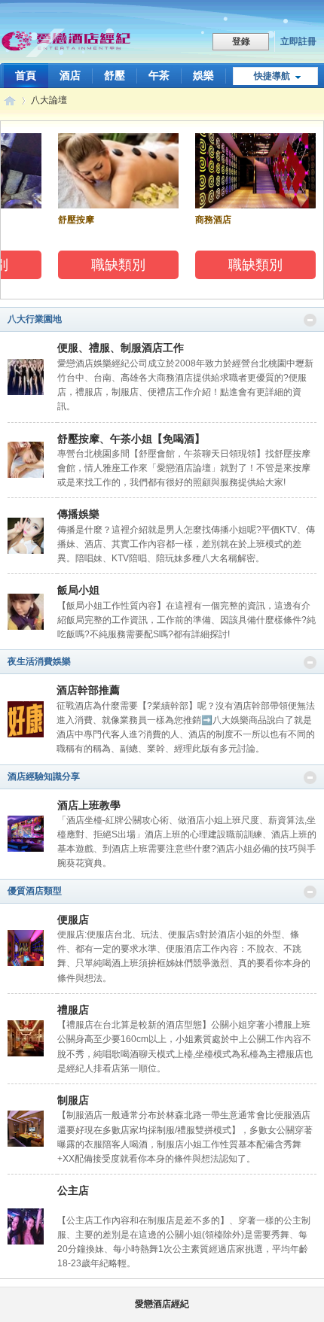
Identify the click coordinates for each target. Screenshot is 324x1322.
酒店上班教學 (89, 805)
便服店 (73, 919)
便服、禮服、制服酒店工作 (120, 348)
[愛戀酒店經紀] (68, 43)
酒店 (70, 75)
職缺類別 (115, 264)
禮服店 (73, 1010)
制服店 (73, 1100)
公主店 (73, 1190)
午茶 (159, 75)
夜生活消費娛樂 (39, 661)
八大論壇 (49, 100)
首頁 (25, 75)
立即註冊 (298, 41)
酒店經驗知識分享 (44, 776)
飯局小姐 (78, 590)
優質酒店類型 (35, 891)
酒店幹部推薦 (88, 690)
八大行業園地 (35, 319)
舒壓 (114, 75)
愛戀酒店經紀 (10, 100)
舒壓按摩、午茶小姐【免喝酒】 (131, 439)
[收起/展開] (310, 320)
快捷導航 (272, 76)
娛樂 (203, 75)
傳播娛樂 (78, 514)
